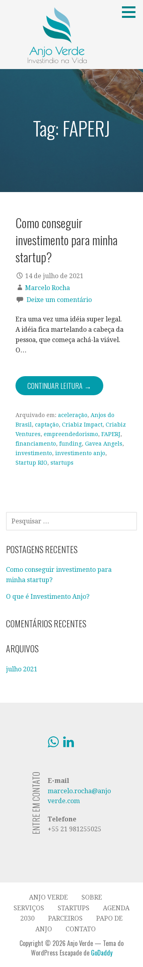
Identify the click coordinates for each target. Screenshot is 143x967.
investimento (33, 453)
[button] (131, 12)
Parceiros (65, 918)
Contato (81, 929)
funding (70, 443)
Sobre (91, 897)
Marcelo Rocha (47, 288)
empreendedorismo (71, 434)
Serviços (29, 908)
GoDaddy (101, 952)
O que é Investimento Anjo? (47, 596)
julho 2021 (21, 669)
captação (47, 424)
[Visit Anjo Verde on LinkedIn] (68, 744)
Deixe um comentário (59, 300)
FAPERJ (110, 434)
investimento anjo (80, 453)
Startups (73, 908)
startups (61, 462)
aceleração (72, 415)
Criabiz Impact (82, 424)
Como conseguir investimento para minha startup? (66, 239)
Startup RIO (31, 462)
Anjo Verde (48, 897)
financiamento (35, 443)
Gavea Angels (103, 443)
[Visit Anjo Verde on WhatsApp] (53, 744)
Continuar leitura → (59, 386)
